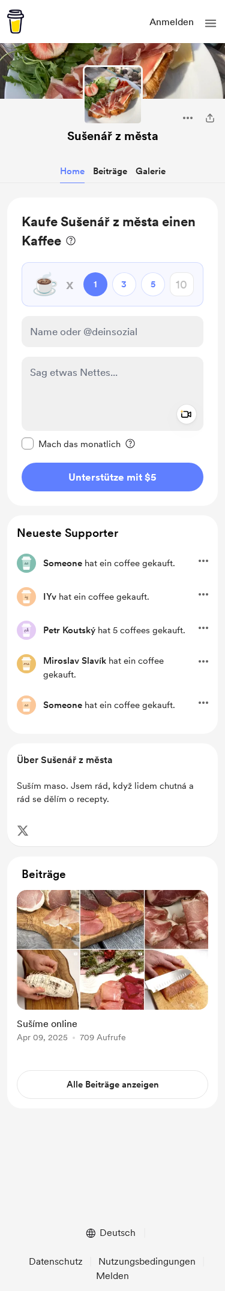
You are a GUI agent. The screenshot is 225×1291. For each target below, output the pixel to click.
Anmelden (171, 22)
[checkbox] (71, 443)
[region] (112, 352)
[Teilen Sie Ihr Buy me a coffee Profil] (210, 117)
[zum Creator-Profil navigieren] (113, 95)
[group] (112, 973)
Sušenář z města (112, 136)
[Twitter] (23, 831)
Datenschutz (56, 1261)
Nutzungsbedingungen (147, 1261)
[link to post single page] (112, 968)
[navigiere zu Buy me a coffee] (15, 22)
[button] (210, 23)
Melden (112, 1275)
